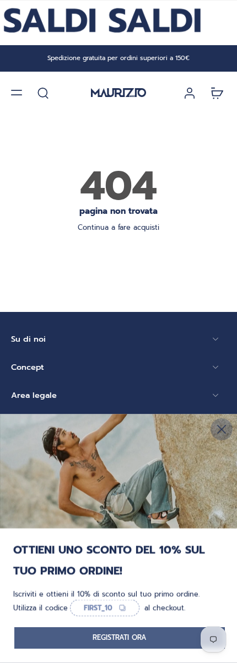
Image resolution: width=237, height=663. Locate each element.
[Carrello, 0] (214, 92)
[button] (16, 93)
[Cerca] (43, 93)
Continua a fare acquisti (118, 227)
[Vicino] (222, 429)
